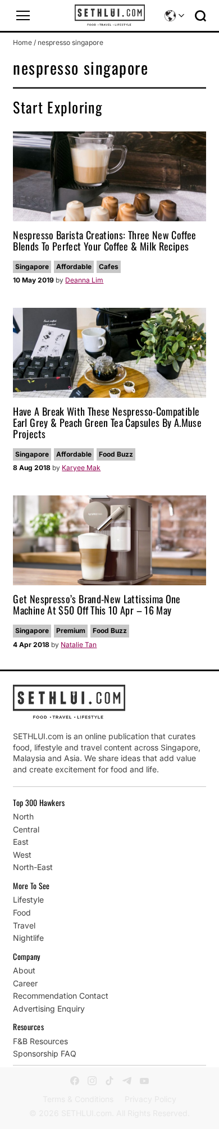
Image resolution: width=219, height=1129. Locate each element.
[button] (23, 16)
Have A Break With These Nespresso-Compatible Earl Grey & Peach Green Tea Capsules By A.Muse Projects (107, 422)
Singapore (32, 266)
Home (22, 42)
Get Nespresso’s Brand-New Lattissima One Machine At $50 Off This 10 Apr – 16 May (96, 604)
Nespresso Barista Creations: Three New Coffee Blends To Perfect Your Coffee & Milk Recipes (104, 240)
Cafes (108, 266)
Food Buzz (116, 454)
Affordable (74, 266)
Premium (70, 630)
